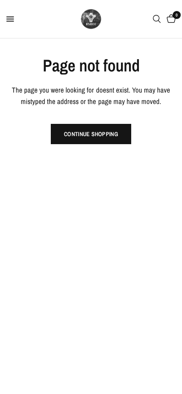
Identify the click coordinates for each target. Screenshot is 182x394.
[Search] (157, 19)
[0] (170, 19)
